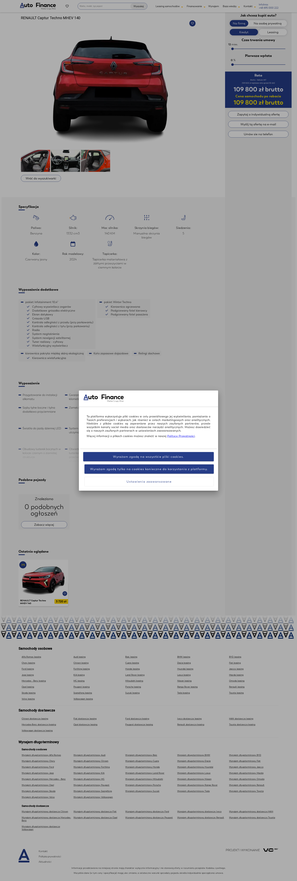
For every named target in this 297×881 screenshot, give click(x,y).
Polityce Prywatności (181, 436)
